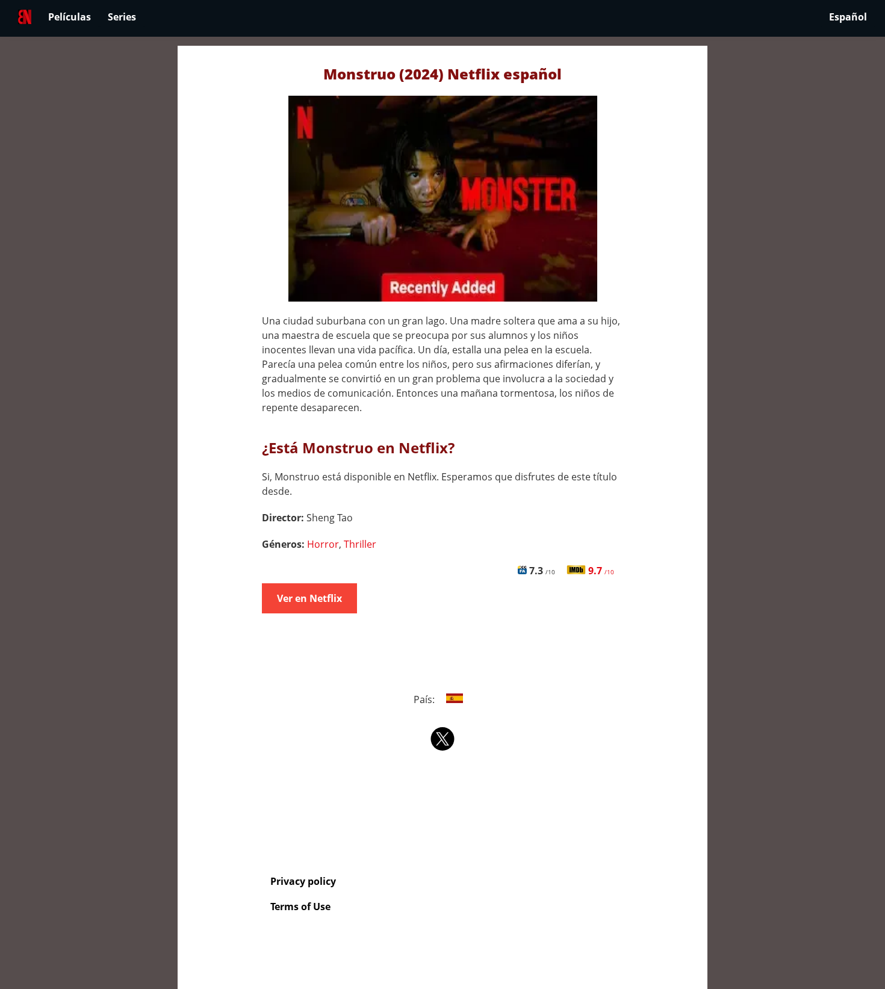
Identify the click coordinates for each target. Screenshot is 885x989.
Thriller (360, 544)
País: (425, 699)
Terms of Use (300, 906)
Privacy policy (303, 881)
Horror (323, 544)
